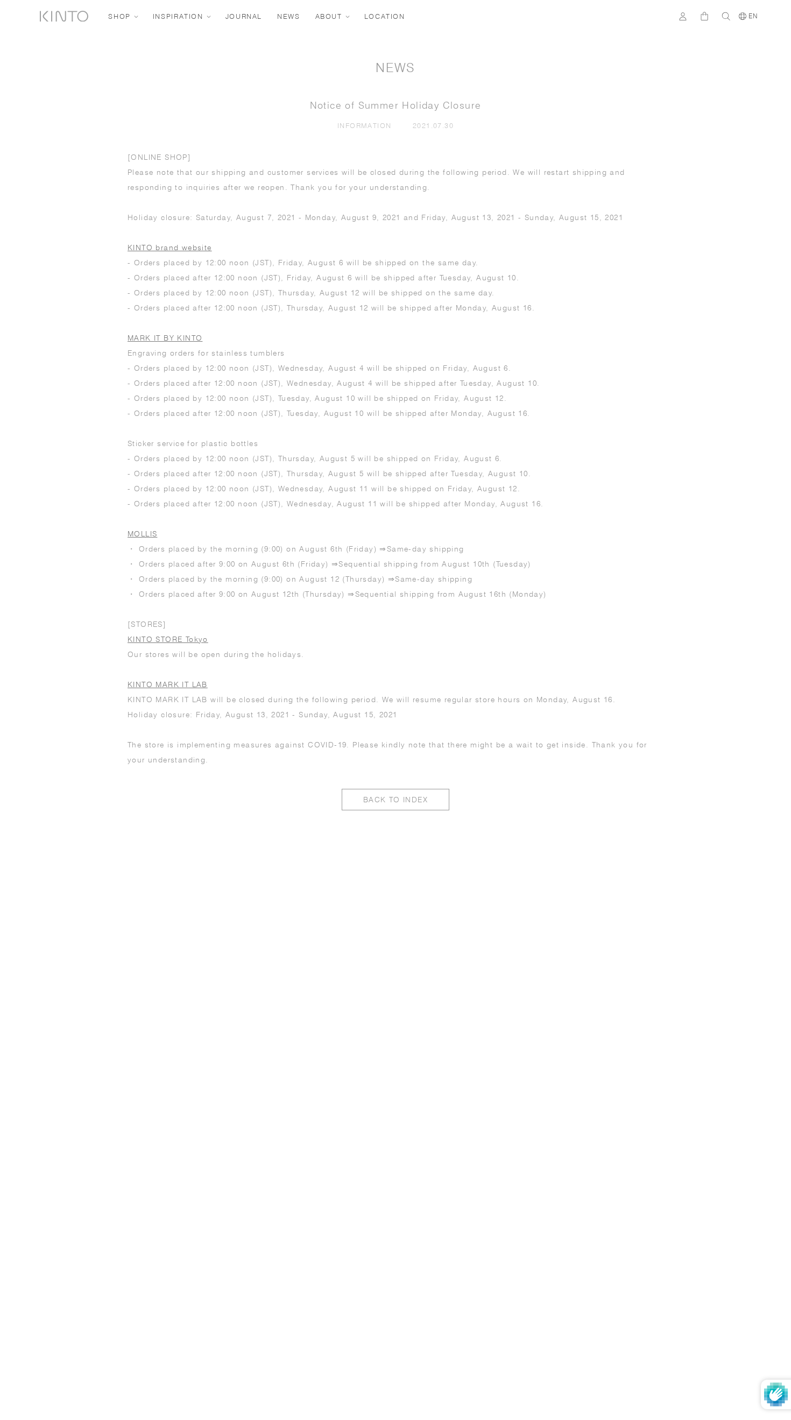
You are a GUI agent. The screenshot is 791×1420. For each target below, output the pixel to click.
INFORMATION (366, 125)
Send (734, 1229)
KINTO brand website (170, 247)
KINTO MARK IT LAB (168, 684)
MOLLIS (142, 533)
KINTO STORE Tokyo (168, 639)
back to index (395, 799)
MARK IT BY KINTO (165, 338)
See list (697, 1260)
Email (578, 1168)
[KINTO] (64, 16)
